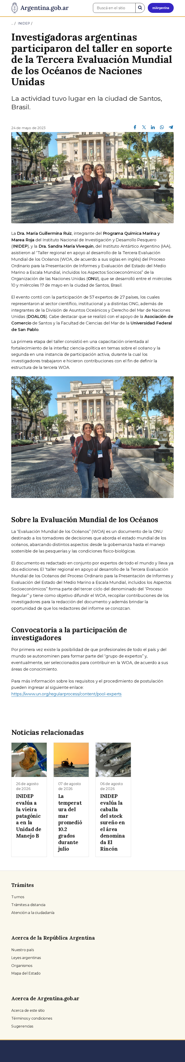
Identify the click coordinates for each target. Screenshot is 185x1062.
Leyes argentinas (26, 958)
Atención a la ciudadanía (32, 913)
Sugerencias (22, 1026)
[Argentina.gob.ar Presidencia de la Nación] (40, 8)
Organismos (21, 966)
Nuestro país (22, 950)
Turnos (17, 897)
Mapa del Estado (26, 973)
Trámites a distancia (28, 905)
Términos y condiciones (31, 1018)
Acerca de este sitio (28, 1010)
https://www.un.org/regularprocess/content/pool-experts (66, 694)
